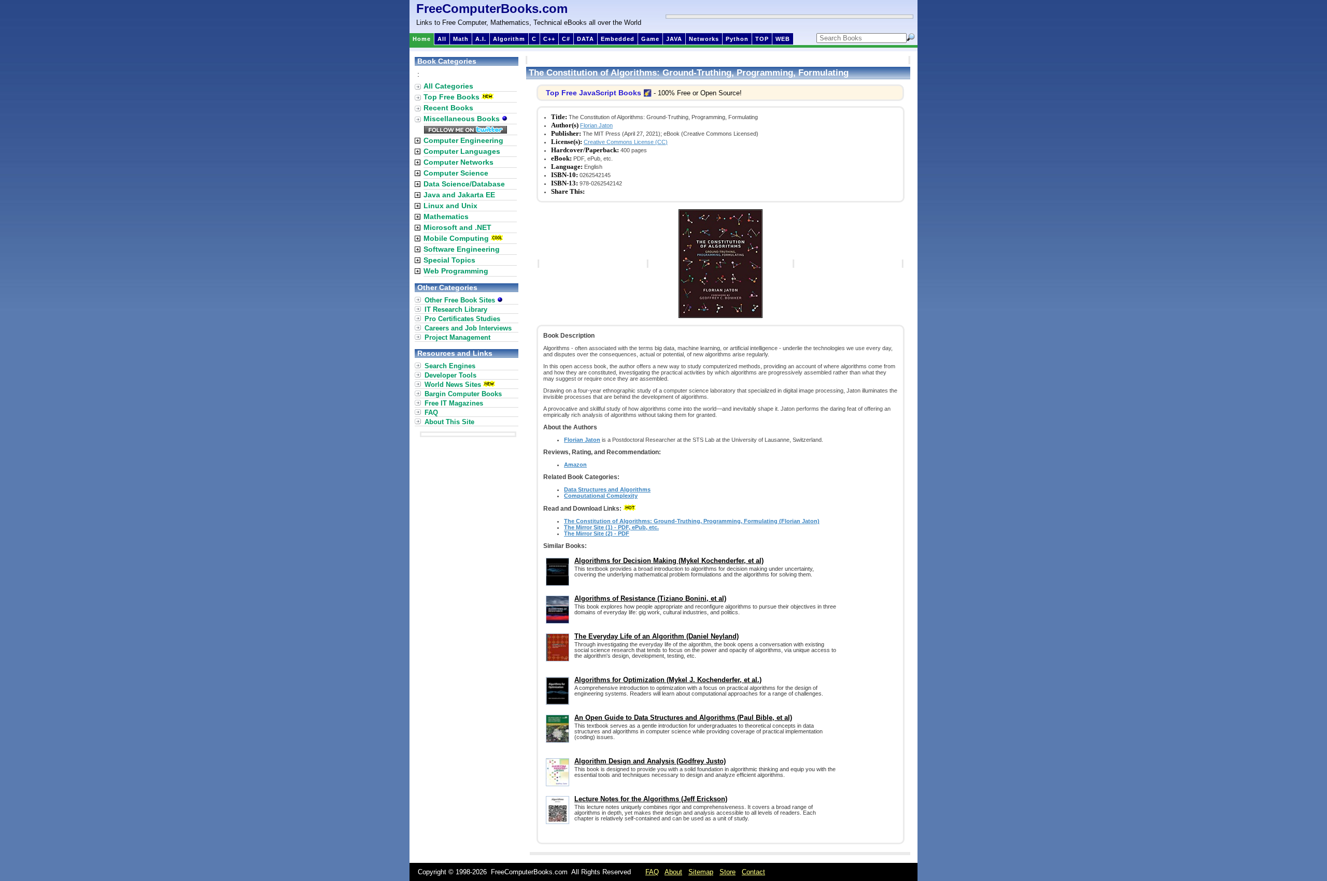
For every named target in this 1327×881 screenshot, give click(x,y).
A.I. (480, 39)
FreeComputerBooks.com (492, 9)
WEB (782, 39)
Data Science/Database (464, 184)
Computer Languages (461, 151)
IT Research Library (456, 309)
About (673, 872)
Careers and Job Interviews (468, 328)
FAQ (431, 412)
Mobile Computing (456, 238)
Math (461, 39)
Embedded (617, 39)
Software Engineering (461, 249)
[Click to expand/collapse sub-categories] (417, 140)
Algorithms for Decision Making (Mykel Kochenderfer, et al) (669, 561)
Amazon (575, 464)
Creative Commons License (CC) (626, 142)
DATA (585, 39)
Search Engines (450, 366)
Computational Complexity (601, 496)
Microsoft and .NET (457, 227)
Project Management (457, 337)
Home (422, 39)
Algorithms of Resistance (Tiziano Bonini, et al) (650, 598)
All (441, 39)
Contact (753, 872)
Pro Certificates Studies (462, 319)
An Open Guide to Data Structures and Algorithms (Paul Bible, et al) (683, 717)
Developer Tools (450, 375)
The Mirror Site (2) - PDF (596, 533)
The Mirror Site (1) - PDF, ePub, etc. (611, 527)
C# (566, 39)
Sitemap (700, 872)
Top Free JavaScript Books (593, 93)
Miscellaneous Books (462, 118)
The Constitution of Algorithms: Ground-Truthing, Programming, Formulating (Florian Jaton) (692, 521)
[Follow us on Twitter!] (465, 131)
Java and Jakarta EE (459, 195)
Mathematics (446, 216)
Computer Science (455, 173)
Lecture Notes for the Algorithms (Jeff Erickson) (650, 799)
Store (727, 872)
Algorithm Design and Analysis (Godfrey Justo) (650, 761)
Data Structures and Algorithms (607, 489)
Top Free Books (451, 97)
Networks (704, 39)
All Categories (448, 86)
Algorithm (509, 39)
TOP (762, 39)
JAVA (674, 39)
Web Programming (455, 271)
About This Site (449, 422)
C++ (549, 39)
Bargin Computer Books (463, 394)
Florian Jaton (596, 125)
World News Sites (453, 384)
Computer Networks (458, 162)
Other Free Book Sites (461, 300)
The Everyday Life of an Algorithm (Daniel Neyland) (656, 636)
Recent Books (448, 108)
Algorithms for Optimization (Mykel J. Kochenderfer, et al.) (667, 680)
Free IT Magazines (454, 403)
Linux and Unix (450, 205)
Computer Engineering (463, 140)
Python (737, 39)
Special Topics (449, 260)
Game (650, 39)
